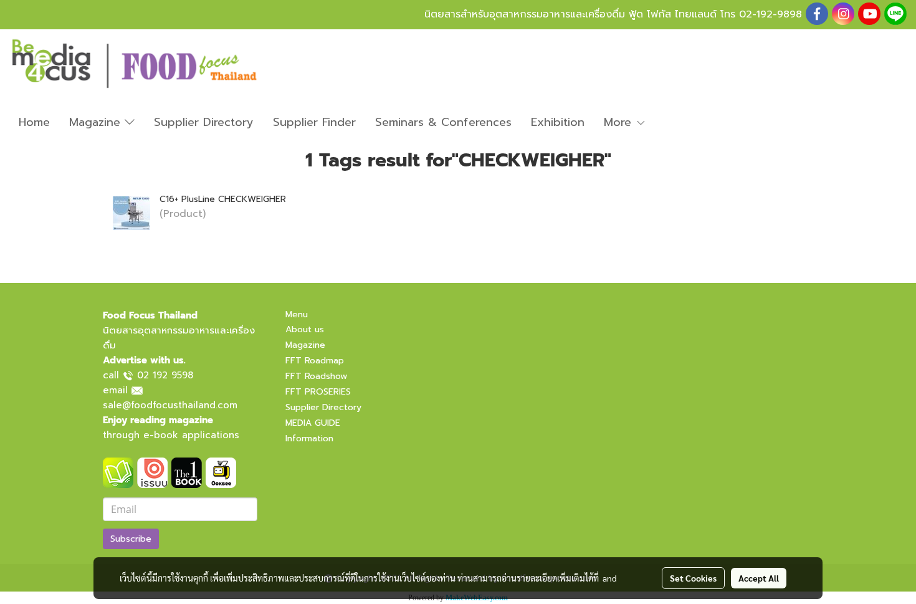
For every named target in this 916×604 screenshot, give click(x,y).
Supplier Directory (204, 122)
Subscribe (130, 538)
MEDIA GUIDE (312, 422)
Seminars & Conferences (443, 122)
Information (309, 438)
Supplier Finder (314, 122)
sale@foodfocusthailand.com (170, 405)
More (620, 122)
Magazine (97, 122)
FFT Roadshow (316, 376)
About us (304, 329)
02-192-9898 (770, 14)
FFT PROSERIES (318, 391)
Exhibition (557, 122)
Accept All (758, 577)
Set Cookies (693, 577)
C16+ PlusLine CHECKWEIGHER (223, 199)
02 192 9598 (165, 375)
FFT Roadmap (314, 360)
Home (34, 122)
